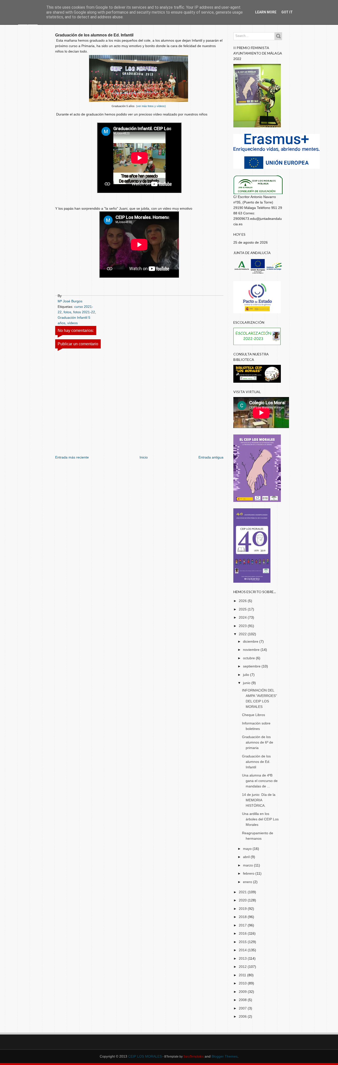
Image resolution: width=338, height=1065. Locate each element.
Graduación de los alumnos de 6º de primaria (257, 742)
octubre (249, 658)
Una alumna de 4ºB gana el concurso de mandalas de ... (260, 780)
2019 (243, 909)
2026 (243, 601)
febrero (249, 873)
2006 (243, 1016)
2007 (243, 1008)
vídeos (72, 323)
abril (247, 857)
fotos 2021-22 (84, 312)
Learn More (265, 12)
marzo (248, 865)
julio (246, 675)
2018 (243, 917)
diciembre (251, 641)
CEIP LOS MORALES (145, 1056)
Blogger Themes (225, 1056)
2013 (243, 958)
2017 (243, 925)
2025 (243, 609)
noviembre (252, 650)
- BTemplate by (183, 1056)
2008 (243, 1000)
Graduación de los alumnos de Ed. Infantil (256, 761)
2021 (243, 892)
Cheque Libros (253, 715)
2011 (243, 975)
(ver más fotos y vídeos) (150, 106)
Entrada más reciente (72, 457)
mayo (248, 849)
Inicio (144, 457)
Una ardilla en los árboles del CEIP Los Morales (260, 819)
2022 (243, 634)
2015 (243, 942)
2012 (243, 967)
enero (248, 882)
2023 (243, 626)
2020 (243, 900)
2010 (243, 983)
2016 (243, 933)
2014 (243, 950)
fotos (67, 312)
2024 (243, 617)
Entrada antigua (210, 457)
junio (247, 683)
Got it (287, 12)
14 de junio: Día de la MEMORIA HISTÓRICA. (258, 800)
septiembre (252, 666)
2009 (243, 992)
